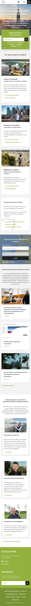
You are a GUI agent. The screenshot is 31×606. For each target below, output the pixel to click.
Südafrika (13, 46)
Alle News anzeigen (8, 385)
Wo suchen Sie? (6, 245)
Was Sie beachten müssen (12, 95)
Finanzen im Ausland (10, 224)
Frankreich (11, 44)
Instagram (6, 564)
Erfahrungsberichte (10, 98)
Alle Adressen (15, 599)
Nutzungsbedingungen (12, 594)
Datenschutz (22, 594)
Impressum (24, 591)
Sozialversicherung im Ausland (13, 227)
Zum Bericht (8, 452)
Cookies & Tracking (10, 597)
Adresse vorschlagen (9, 262)
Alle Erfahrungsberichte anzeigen (11, 541)
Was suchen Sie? (6, 251)
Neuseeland (18, 44)
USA (19, 46)
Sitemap (18, 597)
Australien (20, 42)
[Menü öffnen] (29, 2)
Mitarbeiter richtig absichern (12, 142)
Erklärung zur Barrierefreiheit (12, 591)
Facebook (5, 561)
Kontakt (24, 597)
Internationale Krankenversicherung (14, 221)
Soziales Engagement (10, 188)
